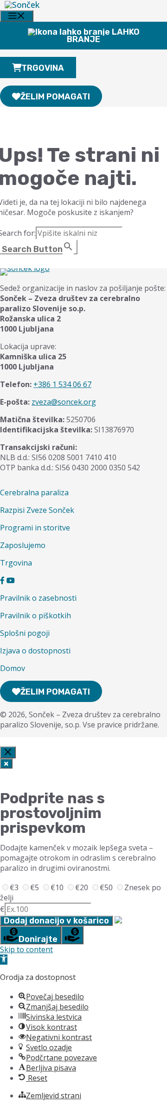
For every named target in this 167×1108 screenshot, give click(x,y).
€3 (15, 887)
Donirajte (38, 939)
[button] (3, 959)
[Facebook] (2, 580)
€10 (58, 887)
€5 (35, 887)
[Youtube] (10, 580)
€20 (82, 887)
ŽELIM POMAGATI (55, 97)
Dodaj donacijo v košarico (56, 921)
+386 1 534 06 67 (62, 384)
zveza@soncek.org (64, 402)
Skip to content (26, 949)
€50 (107, 887)
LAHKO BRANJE (103, 35)
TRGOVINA (42, 68)
